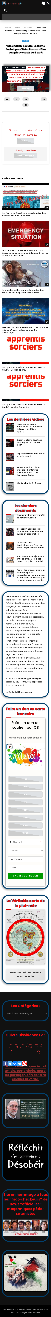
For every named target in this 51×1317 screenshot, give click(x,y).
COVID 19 (28, 28)
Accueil (8, 28)
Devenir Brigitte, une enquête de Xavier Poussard (31, 516)
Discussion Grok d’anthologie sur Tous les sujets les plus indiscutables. (31, 545)
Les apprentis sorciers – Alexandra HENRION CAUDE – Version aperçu (23, 368)
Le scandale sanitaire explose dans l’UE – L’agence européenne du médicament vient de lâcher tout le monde (25, 253)
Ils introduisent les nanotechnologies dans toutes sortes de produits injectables (23, 291)
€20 (25, 810)
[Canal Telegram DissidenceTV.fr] (19, 1063)
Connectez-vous (25, 155)
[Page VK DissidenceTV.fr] (15, 1063)
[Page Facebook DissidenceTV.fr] (5, 1063)
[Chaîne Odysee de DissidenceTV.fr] (24, 1063)
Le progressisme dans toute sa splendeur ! (30, 455)
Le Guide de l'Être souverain (19, 692)
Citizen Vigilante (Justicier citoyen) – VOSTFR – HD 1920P (29, 442)
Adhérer (26, 141)
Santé (17, 28)
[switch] (45, 3)
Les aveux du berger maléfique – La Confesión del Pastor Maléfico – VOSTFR (29, 428)
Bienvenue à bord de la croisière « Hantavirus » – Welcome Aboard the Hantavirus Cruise (29, 471)
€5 (25, 794)
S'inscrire (25, 88)
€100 (25, 825)
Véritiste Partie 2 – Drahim (29, 483)
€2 (25, 786)
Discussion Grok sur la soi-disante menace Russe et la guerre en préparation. (30, 531)
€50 (25, 817)
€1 (25, 779)
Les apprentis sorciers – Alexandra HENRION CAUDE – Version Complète (23, 405)
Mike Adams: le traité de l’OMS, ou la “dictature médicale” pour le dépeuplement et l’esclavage (25, 330)
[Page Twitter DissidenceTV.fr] (10, 1063)
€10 (25, 802)
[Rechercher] (5, 10)
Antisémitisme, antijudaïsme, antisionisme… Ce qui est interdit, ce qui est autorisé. (31, 559)
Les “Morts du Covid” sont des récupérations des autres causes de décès (24, 214)
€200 (25, 833)
